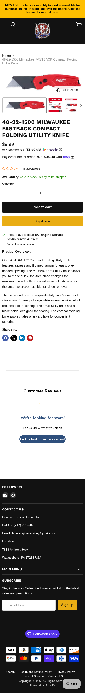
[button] (24, 105)
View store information (20, 244)
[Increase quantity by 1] (40, 193)
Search (10, 671)
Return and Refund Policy (35, 671)
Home (6, 56)
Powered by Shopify (42, 685)
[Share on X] (13, 338)
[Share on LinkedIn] (22, 338)
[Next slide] (80, 105)
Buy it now (42, 221)
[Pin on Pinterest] (30, 338)
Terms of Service (33, 676)
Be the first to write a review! (42, 439)
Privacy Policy (65, 671)
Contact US (55, 676)
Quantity (8, 183)
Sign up (67, 605)
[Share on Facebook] (5, 338)
